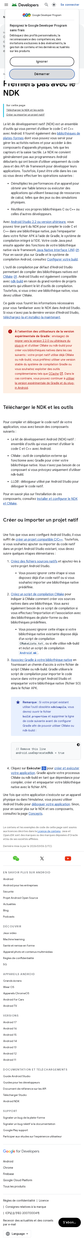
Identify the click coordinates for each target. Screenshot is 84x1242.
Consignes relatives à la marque (25, 1206)
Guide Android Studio (16, 1076)
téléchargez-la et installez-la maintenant (31, 317)
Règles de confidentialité (18, 958)
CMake (8, 277)
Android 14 (10, 1041)
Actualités (9, 904)
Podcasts (8, 916)
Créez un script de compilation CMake (37, 594)
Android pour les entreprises (20, 885)
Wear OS (8, 987)
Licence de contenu (49, 831)
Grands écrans (12, 980)
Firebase (8, 1174)
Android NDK (11, 1101)
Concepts (35, 814)
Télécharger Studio (15, 1095)
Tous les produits (14, 1186)
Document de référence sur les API (24, 1088)
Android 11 (9, 1059)
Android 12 (10, 1053)
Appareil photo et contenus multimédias (28, 952)
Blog (6, 910)
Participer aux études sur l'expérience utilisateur (32, 1136)
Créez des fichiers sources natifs (34, 561)
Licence (44, 1200)
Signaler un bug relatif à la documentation (29, 1124)
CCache (54, 373)
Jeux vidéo (9, 933)
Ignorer (42, 62)
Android (8, 879)
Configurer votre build (62, 259)
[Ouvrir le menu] (6, 4)
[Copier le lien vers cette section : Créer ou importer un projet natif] (7, 526)
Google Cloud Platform (17, 1180)
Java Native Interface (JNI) (56, 250)
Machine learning (14, 939)
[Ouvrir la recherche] (46, 4)
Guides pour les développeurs (21, 1082)
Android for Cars (13, 999)
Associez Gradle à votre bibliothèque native (41, 660)
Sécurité (8, 891)
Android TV (10, 1006)
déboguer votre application (51, 804)
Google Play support (15, 1130)
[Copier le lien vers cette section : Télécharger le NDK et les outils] (7, 414)
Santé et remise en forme (19, 945)
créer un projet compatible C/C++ (39, 540)
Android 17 (10, 1022)
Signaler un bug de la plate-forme (24, 1117)
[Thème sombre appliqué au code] (78, 744)
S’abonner (71, 1222)
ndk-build (17, 281)
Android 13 (9, 1047)
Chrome (8, 1167)
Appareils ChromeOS (16, 993)
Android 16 (10, 1028)
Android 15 (10, 1034)
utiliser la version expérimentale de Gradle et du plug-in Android (44, 383)
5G (5, 964)
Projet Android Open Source (20, 898)
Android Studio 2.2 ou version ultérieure (38, 222)
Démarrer (42, 74)
